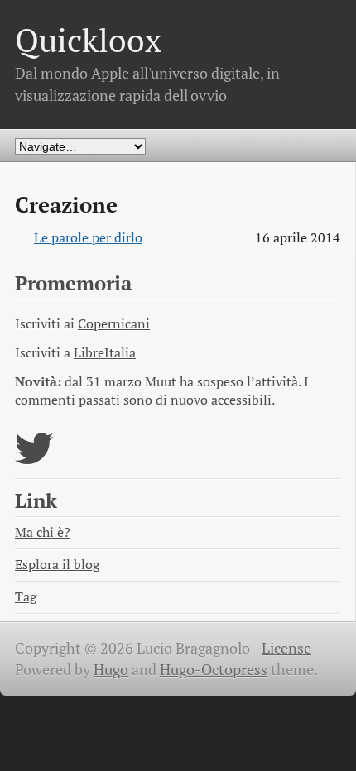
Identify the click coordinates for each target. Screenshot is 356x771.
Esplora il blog (57, 564)
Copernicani (114, 324)
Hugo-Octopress (213, 669)
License (286, 648)
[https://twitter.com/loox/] (34, 458)
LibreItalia (105, 353)
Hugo (111, 669)
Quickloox (88, 40)
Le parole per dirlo (88, 238)
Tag (25, 597)
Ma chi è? (42, 532)
